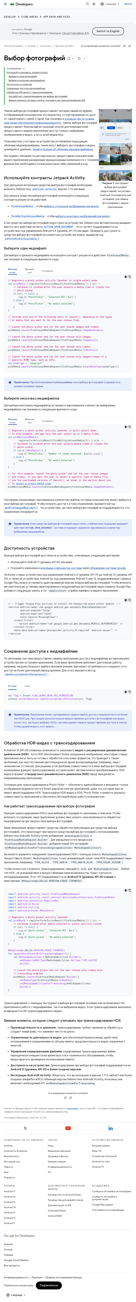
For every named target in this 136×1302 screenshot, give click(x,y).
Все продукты (12, 1265)
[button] (12, 271)
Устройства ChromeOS (104, 1156)
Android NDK (55, 1215)
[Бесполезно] (129, 46)
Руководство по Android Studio (64, 1194)
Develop (10, 16)
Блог (6, 1172)
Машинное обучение (59, 1150)
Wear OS (97, 1150)
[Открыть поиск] (88, 4)
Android (8, 1145)
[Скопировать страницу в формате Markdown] (79, 58)
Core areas (29, 16)
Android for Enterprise (15, 1150)
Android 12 (9, 1217)
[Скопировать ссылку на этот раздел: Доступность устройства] (57, 549)
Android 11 (9, 1223)
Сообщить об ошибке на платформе (111, 1191)
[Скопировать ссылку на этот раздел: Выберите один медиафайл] (49, 249)
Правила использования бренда (64, 1277)
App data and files (56, 16)
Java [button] (27, 685)
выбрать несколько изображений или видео (82, 216)
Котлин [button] (12, 685)
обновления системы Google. (108, 568)
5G (49, 1172)
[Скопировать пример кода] (130, 277)
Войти (128, 3)
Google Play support (102, 1204)
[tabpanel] (68, 323)
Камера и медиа (57, 1161)
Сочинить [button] (47, 270)
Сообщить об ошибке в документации (104, 1198)
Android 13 (9, 1212)
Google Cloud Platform (16, 1260)
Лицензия (37, 1277)
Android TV (98, 1166)
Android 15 (9, 1201)
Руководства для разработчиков (65, 1199)
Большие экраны (101, 1145)
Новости (8, 1166)
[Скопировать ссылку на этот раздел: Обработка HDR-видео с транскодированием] (98, 743)
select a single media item (33, 483)
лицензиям (72, 1108)
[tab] (12, 271)
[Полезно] (124, 46)
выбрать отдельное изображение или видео (71, 206)
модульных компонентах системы (61, 568)
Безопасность (11, 1156)
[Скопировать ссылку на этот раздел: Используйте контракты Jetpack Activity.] (88, 178)
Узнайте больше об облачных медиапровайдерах (63, 149)
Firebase (8, 1254)
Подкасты (9, 1177)
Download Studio (57, 1210)
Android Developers (13, 46)
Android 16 (10, 1196)
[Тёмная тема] (126, 277)
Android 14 (10, 1207)
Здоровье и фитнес (58, 1156)
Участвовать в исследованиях (108, 1209)
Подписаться (49, 1285)
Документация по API (59, 1205)
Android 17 (9, 1191)
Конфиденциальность (60, 1166)
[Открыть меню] (5, 4)
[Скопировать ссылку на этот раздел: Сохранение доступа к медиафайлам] (81, 652)
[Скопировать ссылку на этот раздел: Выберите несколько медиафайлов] (62, 399)
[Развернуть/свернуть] (24, 69)
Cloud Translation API (75, 33)
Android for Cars (101, 1161)
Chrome (8, 1249)
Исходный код (12, 1161)
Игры (50, 1145)
